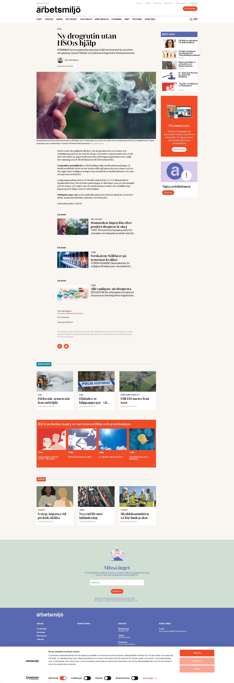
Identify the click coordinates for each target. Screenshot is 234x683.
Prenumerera (190, 8)
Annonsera (157, 3)
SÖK (195, 19)
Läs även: (61, 214)
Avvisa (197, 669)
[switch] (87, 678)
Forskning (117, 19)
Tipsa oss (168, 192)
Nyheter (49, 19)
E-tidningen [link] (193, 3)
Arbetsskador (102, 19)
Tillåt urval (197, 661)
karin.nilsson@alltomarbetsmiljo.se (70, 313)
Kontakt (148, 3)
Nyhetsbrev (168, 3)
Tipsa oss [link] (40, 639)
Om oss (139, 3)
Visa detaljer (148, 678)
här (137, 601)
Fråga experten (181, 3)
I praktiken (150, 19)
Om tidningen (42, 629)
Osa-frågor (86, 19)
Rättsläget (71, 19)
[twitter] (66, 346)
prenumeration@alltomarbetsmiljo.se (173, 631)
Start (39, 19)
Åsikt (127, 19)
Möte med (137, 19)
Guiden (59, 19)
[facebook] (59, 346)
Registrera (117, 591)
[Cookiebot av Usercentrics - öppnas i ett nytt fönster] (32, 678)
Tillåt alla (197, 653)
